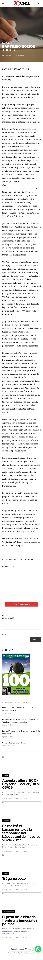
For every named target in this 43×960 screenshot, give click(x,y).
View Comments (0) (21, 604)
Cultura (5, 775)
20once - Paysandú (29, 953)
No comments (20, 56)
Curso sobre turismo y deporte (14, 743)
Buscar (4, 634)
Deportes (6, 821)
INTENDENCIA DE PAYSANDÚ (15, 703)
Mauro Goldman (7, 798)
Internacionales (8, 912)
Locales (7, 42)
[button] (38, 949)
